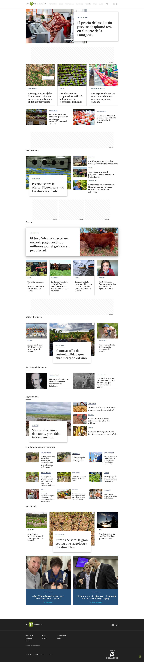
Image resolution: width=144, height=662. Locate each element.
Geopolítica (91, 414)
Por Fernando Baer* (48, 602)
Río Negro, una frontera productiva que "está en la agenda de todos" (107, 285)
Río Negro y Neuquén (101, 111)
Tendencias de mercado (46, 472)
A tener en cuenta (53, 110)
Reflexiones (35, 425)
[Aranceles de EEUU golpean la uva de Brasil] (64, 477)
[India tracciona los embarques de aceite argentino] (64, 457)
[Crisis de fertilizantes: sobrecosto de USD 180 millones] (80, 419)
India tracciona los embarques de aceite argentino (78, 459)
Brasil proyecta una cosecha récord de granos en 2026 (107, 536)
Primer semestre (92, 403)
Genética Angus (34, 233)
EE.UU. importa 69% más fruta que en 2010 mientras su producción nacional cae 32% (58, 118)
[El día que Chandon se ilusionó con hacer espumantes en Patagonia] (36, 381)
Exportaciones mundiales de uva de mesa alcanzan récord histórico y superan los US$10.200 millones (47, 480)
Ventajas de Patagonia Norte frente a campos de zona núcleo (103, 432)
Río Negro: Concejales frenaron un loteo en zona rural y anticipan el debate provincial (40, 97)
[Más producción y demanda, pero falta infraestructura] (48, 419)
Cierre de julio (36, 178)
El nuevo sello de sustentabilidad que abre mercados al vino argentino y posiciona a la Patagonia (72, 358)
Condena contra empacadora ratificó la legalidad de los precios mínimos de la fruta (71, 99)
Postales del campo (53, 375)
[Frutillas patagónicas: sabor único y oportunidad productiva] (80, 161)
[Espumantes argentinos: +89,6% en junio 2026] (95, 494)
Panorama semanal (48, 592)
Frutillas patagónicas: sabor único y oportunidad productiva (103, 162)
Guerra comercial (76, 472)
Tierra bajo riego (32, 88)
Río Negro (90, 427)
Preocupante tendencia (46, 452)
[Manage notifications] (140, 656)
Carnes (61, 4)
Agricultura (79, 4)
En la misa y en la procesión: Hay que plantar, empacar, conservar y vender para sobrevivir (101, 188)
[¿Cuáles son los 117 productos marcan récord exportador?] (80, 407)
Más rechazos (31, 529)
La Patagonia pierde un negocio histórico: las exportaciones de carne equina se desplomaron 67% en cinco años (48, 462)
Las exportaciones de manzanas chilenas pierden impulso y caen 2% (103, 97)
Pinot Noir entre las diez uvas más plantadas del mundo (107, 348)
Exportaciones (107, 490)
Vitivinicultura (69, 4)
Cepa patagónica (102, 340)
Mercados (30, 340)
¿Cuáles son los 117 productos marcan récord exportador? (102, 408)
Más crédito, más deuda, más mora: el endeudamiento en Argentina (48, 597)
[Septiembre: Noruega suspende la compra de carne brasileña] (36, 520)
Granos (100, 529)
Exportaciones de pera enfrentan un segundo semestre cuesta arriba (110, 479)
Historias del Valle (92, 180)
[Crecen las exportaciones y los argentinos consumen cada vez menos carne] (32, 494)
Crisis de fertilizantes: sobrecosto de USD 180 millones (99, 421)
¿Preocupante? (54, 277)
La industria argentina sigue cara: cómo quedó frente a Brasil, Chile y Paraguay (96, 597)
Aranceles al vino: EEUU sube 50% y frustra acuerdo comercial (35, 348)
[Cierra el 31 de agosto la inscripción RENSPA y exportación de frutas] (83, 117)
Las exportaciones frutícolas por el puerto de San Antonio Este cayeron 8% (110, 460)
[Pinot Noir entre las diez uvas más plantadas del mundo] (107, 330)
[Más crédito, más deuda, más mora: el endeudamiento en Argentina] (48, 572)
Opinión (101, 4)
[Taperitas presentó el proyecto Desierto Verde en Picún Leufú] (80, 172)
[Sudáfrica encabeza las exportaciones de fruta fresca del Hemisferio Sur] (64, 494)
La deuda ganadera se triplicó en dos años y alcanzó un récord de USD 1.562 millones (59, 286)
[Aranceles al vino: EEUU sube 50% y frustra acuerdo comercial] (36, 330)
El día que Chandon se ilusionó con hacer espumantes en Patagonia (58, 382)
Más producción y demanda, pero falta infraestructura (46, 433)
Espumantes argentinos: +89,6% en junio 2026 (110, 496)
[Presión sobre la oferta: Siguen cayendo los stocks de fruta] (48, 172)
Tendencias (106, 472)
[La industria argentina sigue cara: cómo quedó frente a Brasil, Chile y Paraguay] (95, 572)
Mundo (94, 4)
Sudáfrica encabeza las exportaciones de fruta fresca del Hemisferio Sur (79, 496)
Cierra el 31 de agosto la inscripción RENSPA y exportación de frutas (106, 118)
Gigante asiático (76, 453)
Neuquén (90, 167)
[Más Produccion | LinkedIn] (117, 4)
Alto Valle (62, 88)
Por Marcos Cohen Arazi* (96, 602)
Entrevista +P (91, 157)
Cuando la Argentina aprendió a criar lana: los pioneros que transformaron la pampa (106, 382)
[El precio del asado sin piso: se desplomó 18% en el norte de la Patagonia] (72, 26)
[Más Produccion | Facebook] (114, 4)
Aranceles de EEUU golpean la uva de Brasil (79, 478)
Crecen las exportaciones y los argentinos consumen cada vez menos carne (47, 497)
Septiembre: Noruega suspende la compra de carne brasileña (36, 537)
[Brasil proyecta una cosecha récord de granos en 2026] (107, 520)
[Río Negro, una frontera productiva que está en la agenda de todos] (107, 268)
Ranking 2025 (75, 489)
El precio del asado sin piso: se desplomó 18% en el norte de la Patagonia (94, 29)
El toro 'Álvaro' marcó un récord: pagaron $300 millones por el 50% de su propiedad (50, 244)
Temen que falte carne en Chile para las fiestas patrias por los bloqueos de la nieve (83, 286)
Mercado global (60, 345)
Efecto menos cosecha (109, 452)
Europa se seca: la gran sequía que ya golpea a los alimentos (72, 543)
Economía (87, 4)
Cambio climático (60, 535)
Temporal (77, 277)
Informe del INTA (82, 17)
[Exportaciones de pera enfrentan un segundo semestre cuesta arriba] (95, 477)
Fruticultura (53, 4)
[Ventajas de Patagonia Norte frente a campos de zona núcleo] (80, 431)
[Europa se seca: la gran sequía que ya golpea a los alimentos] (72, 529)
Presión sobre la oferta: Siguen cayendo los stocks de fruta (48, 187)
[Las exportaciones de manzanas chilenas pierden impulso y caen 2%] (103, 75)
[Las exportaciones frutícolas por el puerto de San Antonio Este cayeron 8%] (95, 457)
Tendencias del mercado (97, 88)
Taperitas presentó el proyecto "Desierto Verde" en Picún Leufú (101, 174)
